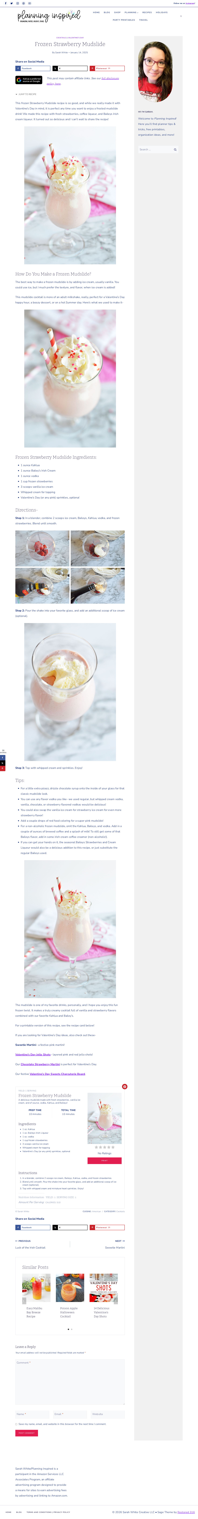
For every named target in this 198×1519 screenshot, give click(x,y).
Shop (117, 12)
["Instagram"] (17, 3)
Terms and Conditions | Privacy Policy (48, 1512)
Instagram (190, 3)
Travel (143, 20)
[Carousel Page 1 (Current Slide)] (68, 1329)
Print (105, 1161)
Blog (107, 12)
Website (97, 1414)
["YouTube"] (29, 3)
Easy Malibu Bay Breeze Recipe (34, 1312)
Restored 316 (186, 1512)
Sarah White (61, 52)
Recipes (147, 12)
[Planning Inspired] (49, 16)
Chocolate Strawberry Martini (40, 1064)
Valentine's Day (76, 38)
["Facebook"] (5, 3)
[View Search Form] (181, 16)
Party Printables (124, 20)
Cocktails (61, 38)
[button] (137, 12)
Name (21, 1414)
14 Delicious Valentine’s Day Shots (101, 1312)
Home (96, 12)
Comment (24, 1362)
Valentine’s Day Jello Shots (33, 1054)
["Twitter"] (11, 3)
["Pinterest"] (23, 3)
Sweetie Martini (115, 1244)
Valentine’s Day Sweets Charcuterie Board (57, 1074)
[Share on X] (2, 763)
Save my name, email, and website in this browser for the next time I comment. (62, 1424)
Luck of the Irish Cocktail (30, 1244)
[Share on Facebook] (2, 757)
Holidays (162, 12)
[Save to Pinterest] (2, 768)
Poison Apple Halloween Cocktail (69, 1312)
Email (59, 1414)
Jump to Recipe (27, 94)
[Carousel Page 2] (71, 1329)
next (116, 1301)
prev (24, 1301)
